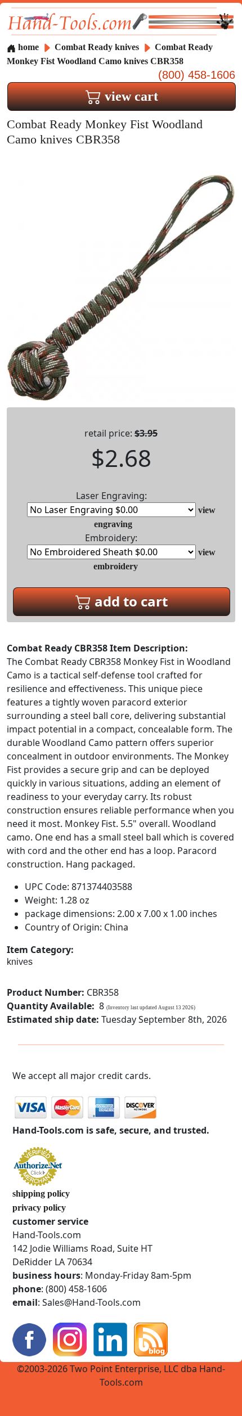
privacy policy (39, 1207)
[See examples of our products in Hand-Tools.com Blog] (151, 1338)
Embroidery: (111, 538)
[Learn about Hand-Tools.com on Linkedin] (110, 1338)
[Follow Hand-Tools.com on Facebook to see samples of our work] (29, 1338)
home (27, 47)
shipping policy (41, 1193)
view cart (129, 96)
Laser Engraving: (111, 495)
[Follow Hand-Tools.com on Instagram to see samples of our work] (70, 1338)
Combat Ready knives (97, 47)
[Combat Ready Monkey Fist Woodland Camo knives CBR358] (121, 286)
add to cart (129, 601)
